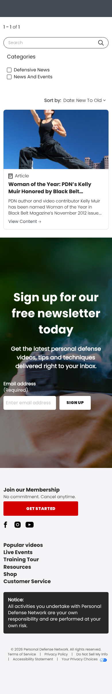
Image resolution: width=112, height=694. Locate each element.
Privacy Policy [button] (56, 654)
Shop (10, 574)
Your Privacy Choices (80, 659)
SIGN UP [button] (75, 402)
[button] (101, 43)
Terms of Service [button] (22, 654)
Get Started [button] (40, 508)
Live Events (18, 552)
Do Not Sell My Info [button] (92, 654)
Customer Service (27, 581)
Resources (17, 567)
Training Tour (21, 559)
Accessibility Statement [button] (33, 659)
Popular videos (23, 545)
